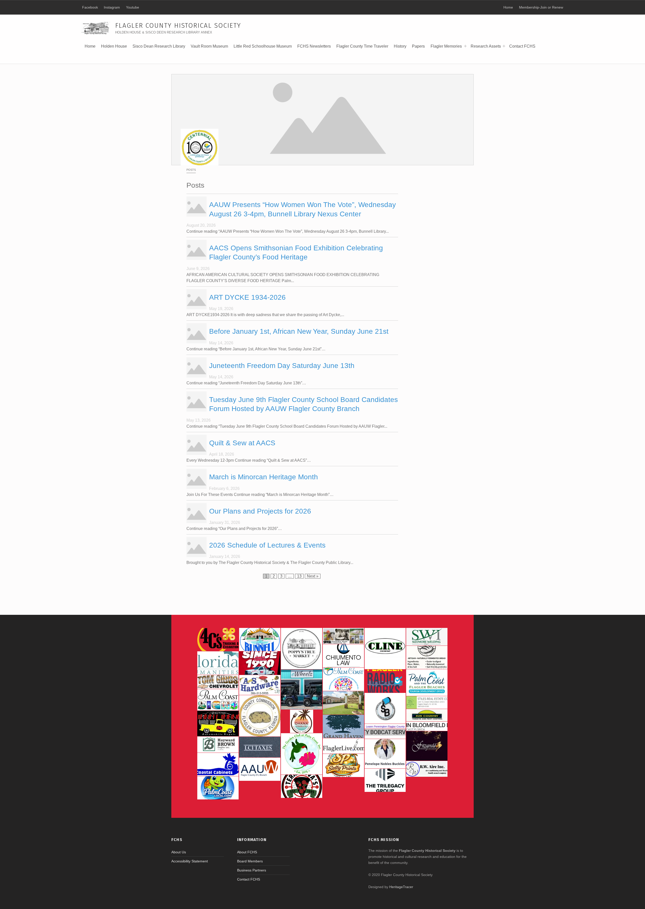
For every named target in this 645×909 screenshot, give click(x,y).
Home (90, 46)
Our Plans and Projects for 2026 (260, 511)
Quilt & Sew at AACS (242, 443)
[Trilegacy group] (385, 780)
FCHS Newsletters (314, 46)
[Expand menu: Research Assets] (504, 46)
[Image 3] (259, 715)
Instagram (112, 7)
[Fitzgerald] (426, 746)
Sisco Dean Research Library (159, 48)
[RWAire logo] (426, 769)
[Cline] (385, 648)
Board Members (250, 861)
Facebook (90, 7)
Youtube (132, 7)
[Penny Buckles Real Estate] (385, 753)
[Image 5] (385, 708)
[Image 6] (259, 685)
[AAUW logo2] (259, 769)
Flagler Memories (446, 46)
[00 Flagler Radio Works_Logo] (385, 681)
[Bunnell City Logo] (259, 639)
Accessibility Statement (189, 861)
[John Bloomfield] (426, 726)
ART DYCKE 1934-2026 (247, 297)
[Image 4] (218, 700)
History (400, 48)
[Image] (218, 723)
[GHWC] (343, 726)
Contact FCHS (522, 46)
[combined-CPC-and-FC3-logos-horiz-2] (343, 679)
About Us (178, 852)
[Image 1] (426, 682)
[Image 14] (218, 663)
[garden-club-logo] (301, 754)
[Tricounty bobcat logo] (385, 734)
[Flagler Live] (343, 746)
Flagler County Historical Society (178, 25)
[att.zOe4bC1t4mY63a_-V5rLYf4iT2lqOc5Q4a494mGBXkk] (426, 657)
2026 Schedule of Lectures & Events (267, 545)
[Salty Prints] (343, 765)
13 (300, 576)
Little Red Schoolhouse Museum (263, 46)
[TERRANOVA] (301, 786)
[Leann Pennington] (385, 726)
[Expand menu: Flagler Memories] (465, 46)
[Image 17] (259, 663)
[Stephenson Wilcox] (343, 636)
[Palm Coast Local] (218, 787)
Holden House (114, 48)
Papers (418, 46)
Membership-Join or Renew (541, 7)
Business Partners (251, 870)
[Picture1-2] (426, 637)
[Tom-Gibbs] (218, 682)
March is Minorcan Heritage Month (263, 477)
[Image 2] (301, 689)
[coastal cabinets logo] (218, 764)
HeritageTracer (401, 887)
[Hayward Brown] (218, 744)
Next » (312, 576)
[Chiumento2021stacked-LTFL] (343, 655)
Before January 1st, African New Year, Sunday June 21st (299, 331)
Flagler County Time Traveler (362, 46)
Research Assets (486, 46)
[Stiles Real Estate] (426, 702)
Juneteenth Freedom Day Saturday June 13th (281, 365)
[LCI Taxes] (259, 747)
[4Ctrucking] (218, 639)
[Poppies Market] (301, 648)
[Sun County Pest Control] (426, 715)
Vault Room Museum (209, 46)
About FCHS (247, 852)
